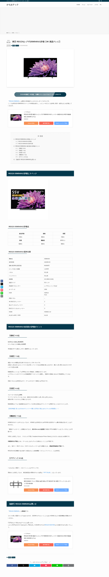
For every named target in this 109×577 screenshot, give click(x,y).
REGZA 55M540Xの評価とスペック (26, 139)
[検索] (101, 1)
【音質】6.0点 (22, 152)
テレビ (17, 45)
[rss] (99, 1)
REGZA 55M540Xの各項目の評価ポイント (28, 146)
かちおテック (13, 5)
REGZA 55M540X (14, 101)
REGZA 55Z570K (50, 525)
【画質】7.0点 (22, 150)
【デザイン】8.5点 (23, 157)
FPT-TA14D (47, 472)
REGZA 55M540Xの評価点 (25, 141)
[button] (12, 565)
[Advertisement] (54, 20)
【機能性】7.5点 (22, 154)
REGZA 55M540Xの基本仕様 (25, 143)
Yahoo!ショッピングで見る (61, 123)
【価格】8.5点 (22, 148)
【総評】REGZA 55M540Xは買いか (26, 159)
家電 (14, 45)
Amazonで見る (31, 123)
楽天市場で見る (46, 123)
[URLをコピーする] (68, 565)
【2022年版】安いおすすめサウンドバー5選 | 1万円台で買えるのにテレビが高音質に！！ (33, 408)
